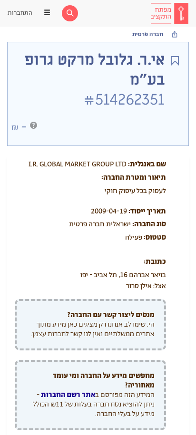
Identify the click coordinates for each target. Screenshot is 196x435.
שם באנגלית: (147, 164)
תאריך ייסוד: (147, 211)
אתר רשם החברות (68, 395)
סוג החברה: (149, 224)
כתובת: (155, 262)
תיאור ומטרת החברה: (133, 178)
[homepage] (169, 13)
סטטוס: (155, 237)
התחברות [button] (20, 13)
